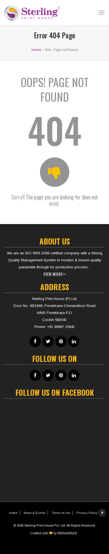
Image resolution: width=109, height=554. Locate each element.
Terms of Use (61, 513)
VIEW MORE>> (54, 274)
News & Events (34, 513)
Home (13, 513)
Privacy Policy (87, 513)
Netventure (67, 533)
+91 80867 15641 (61, 327)
